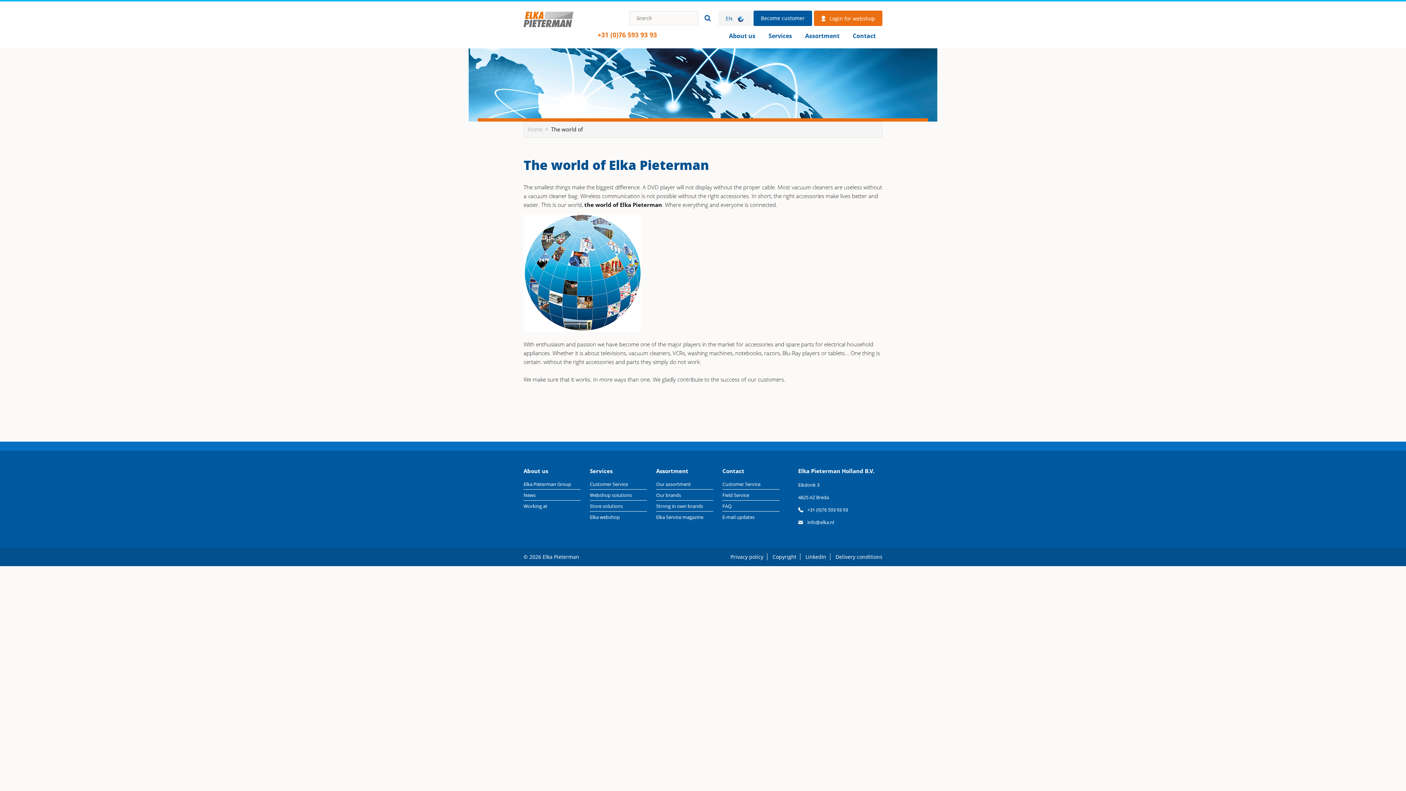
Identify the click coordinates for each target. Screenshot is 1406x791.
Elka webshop (605, 517)
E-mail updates (738, 517)
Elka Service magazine (679, 517)
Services (780, 36)
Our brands (668, 495)
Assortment (822, 36)
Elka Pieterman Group (547, 484)
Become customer (783, 18)
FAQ (727, 506)
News (530, 495)
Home (548, 27)
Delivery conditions (859, 556)
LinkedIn (816, 556)
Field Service (735, 495)
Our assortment (673, 484)
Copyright (784, 556)
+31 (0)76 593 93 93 (627, 34)
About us (742, 36)
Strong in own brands (679, 506)
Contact (864, 36)
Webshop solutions (611, 495)
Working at (535, 506)
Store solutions (606, 506)
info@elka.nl (820, 522)
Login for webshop (852, 18)
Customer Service (609, 484)
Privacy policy (746, 556)
